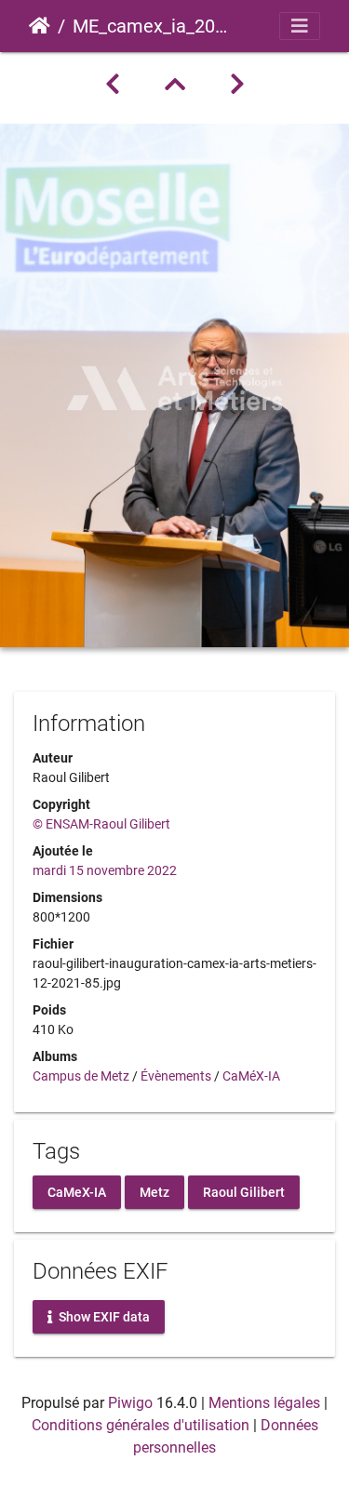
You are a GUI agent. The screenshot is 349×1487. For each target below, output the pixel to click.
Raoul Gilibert (244, 1192)
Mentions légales (264, 1403)
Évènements (176, 1076)
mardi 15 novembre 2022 (105, 870)
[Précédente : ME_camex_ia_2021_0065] (112, 85)
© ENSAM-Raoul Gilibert (101, 824)
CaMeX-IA (76, 1192)
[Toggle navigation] (299, 26)
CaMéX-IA (251, 1076)
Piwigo (130, 1403)
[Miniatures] (175, 85)
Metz (154, 1192)
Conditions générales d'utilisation (140, 1425)
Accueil (39, 26)
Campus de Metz (81, 1076)
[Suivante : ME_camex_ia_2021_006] (237, 85)
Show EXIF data (103, 1316)
